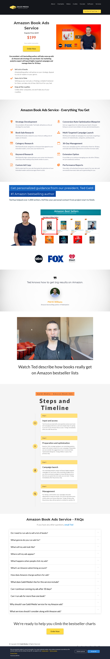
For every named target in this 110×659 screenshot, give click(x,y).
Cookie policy (45, 651)
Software (90, 4)
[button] (98, 532)
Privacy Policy (13, 653)
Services (98, 4)
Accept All (93, 651)
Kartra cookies (53, 651)
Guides (75, 4)
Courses (82, 4)
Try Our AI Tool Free (90, 11)
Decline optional (81, 651)
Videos (68, 4)
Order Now (31, 49)
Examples (61, 4)
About (53, 4)
